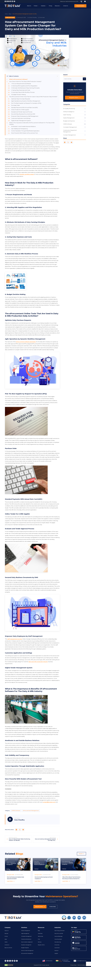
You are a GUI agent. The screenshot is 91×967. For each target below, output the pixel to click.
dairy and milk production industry (38, 661)
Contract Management (74, 135)
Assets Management (74, 118)
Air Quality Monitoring (74, 108)
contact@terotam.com (49, 802)
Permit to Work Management (27, 950)
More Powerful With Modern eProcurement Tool (24, 133)
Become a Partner (8, 947)
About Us (29, 5)
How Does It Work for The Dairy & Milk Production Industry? (25, 81)
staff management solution (14, 639)
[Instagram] (5, 1)
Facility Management (25, 930)
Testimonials (40, 936)
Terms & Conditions (82, 965)
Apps (6, 939)
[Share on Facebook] (23, 829)
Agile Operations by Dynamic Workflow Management (25, 101)
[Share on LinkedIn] (16, 829)
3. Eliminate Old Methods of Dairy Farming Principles (25, 88)
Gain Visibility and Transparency (19, 128)
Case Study (40, 933)
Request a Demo (73, 97)
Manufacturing (58, 942)
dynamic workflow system (27, 174)
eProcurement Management (31, 810)
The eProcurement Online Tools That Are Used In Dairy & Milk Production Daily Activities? (33, 96)
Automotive (57, 947)
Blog (10, 13)
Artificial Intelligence (74, 111)
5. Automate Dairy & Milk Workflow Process (22, 92)
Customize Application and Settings (20, 118)
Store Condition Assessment (27, 942)
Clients (6, 942)
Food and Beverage (58, 936)
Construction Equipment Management (74, 131)
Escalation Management (26, 944)
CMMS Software (10, 17)
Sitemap (39, 942)
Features (6, 933)
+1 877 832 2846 (49, 960)
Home (6, 13)
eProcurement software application (26, 341)
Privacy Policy (73, 965)
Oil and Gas (57, 944)
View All (80, 853)
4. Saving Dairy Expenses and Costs (20, 90)
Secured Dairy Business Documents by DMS (23, 114)
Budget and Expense (74, 121)
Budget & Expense (25, 947)
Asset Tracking (74, 114)
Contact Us (65, 5)
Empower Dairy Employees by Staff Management (24, 116)
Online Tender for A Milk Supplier (20, 109)
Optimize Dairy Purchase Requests (20, 99)
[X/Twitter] (68, 142)
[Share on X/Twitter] (19, 829)
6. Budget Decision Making (18, 94)
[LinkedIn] (64, 142)
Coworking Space (58, 939)
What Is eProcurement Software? (18, 79)
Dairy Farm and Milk (59, 933)
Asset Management (25, 933)
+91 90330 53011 (65, 960)
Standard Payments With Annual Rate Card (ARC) (24, 107)
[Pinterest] (14, 1)
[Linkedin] (10, 1)
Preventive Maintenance (26, 939)
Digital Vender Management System (21, 120)
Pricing (50, 5)
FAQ (39, 939)
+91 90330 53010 (66, 961)
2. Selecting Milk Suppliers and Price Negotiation (24, 85)
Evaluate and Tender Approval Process (21, 112)
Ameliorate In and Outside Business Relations (23, 126)
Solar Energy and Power (59, 930)
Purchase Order (15, 105)
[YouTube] (12, 1)
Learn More (10, 881)
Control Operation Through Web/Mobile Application (25, 130)
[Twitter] (9, 1)
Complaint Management (74, 127)
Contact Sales (52, 906)
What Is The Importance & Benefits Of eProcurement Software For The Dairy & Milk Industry (31, 123)
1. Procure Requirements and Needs (21, 83)
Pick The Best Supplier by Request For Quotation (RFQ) (26, 103)
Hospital (56, 953)
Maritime (56, 950)
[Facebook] (7, 1)
